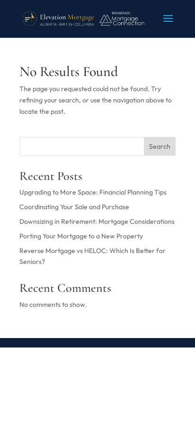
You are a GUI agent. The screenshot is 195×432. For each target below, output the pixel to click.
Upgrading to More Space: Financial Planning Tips (93, 192)
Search (159, 146)
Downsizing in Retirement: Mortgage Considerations (97, 221)
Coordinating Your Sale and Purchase (74, 207)
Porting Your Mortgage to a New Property (81, 236)
